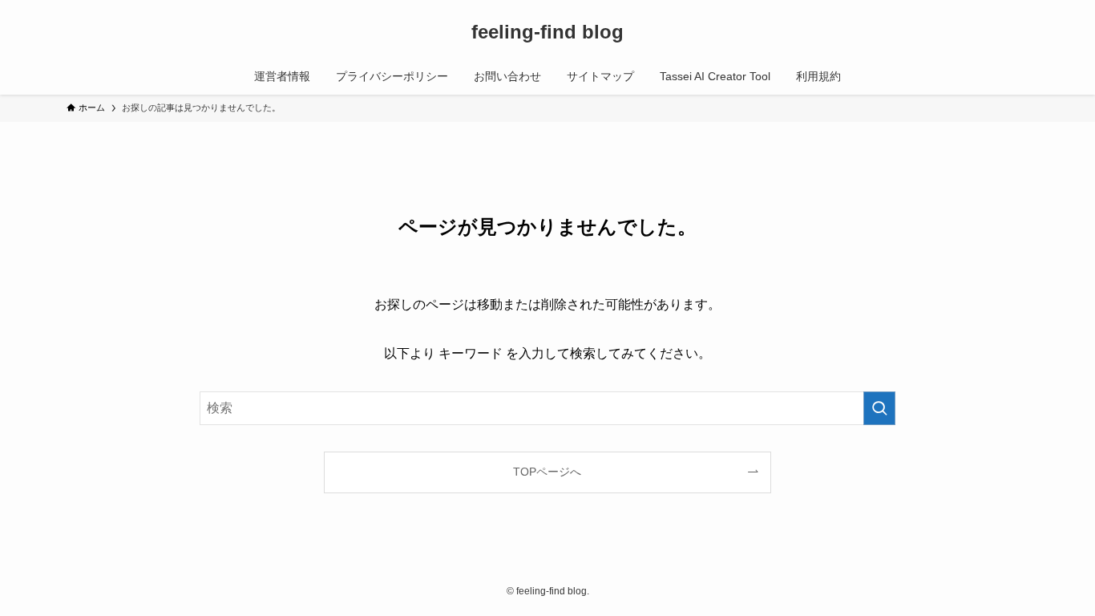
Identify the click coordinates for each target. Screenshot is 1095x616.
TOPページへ (547, 471)
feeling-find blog (547, 32)
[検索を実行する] (879, 408)
